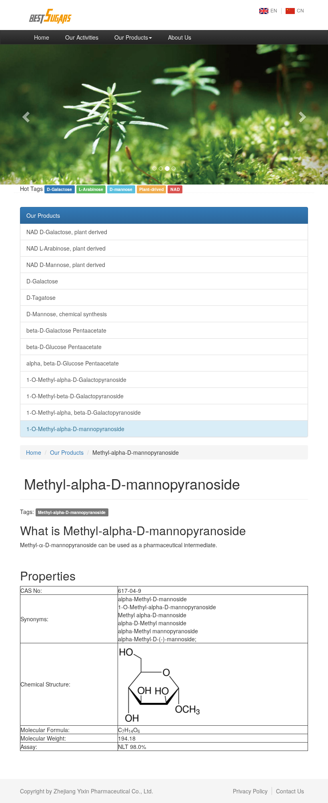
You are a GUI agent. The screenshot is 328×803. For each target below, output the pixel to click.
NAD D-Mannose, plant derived (65, 265)
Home (45, 37)
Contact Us (290, 791)
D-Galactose (42, 281)
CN (300, 10)
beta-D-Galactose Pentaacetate (66, 330)
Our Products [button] (131, 37)
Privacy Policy (250, 791)
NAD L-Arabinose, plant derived (66, 248)
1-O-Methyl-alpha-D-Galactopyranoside (76, 379)
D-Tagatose (41, 297)
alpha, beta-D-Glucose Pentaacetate (72, 363)
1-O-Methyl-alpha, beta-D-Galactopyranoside (83, 412)
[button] (24, 114)
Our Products (43, 215)
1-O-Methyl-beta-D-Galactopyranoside (75, 396)
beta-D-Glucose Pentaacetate (64, 347)
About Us (179, 37)
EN (273, 10)
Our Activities (81, 37)
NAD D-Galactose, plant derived (66, 232)
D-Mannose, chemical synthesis (66, 314)
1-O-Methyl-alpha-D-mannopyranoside (75, 429)
